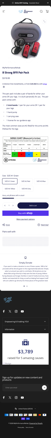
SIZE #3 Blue (41, 181)
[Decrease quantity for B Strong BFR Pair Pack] (4, 206)
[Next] (47, 3)
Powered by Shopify (35, 423)
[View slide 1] (24, 286)
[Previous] (3, 3)
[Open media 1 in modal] (44, 21)
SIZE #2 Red (25, 181)
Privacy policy (21, 427)
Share (8, 224)
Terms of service (29, 427)
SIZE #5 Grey (26, 188)
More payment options (25, 219)
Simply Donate (25, 262)
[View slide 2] (27, 286)
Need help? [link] (45, 225)
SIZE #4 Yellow (10, 188)
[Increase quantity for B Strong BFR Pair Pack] (12, 206)
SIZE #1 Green (10, 181)
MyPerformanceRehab (11, 67)
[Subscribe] (44, 387)
